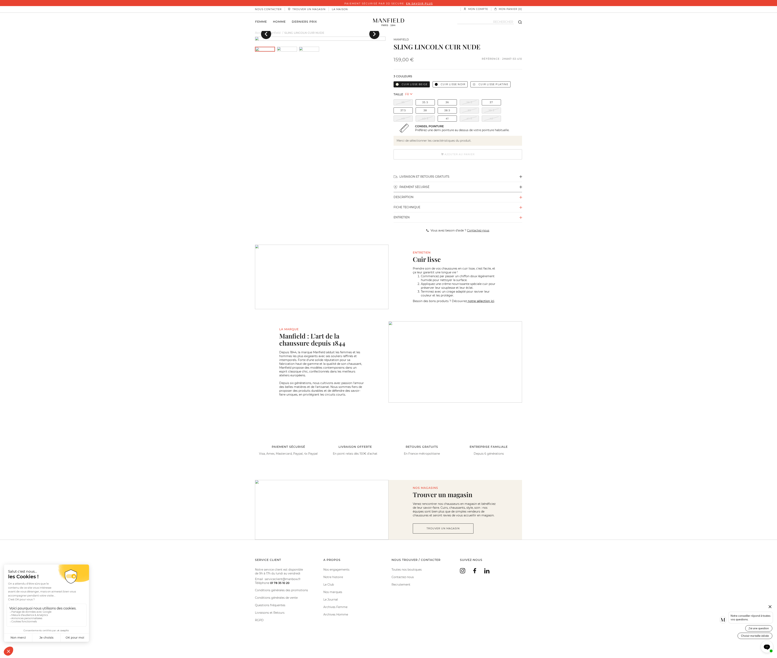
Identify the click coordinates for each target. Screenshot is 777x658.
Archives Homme (335, 614)
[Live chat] (767, 647)
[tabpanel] (320, 39)
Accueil (260, 33)
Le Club (328, 584)
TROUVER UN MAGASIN (443, 528)
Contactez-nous (403, 577)
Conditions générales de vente (276, 598)
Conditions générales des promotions (281, 590)
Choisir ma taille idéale (755, 635)
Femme (261, 21)
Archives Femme (335, 607)
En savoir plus (419, 3)
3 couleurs (403, 76)
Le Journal (330, 599)
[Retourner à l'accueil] (388, 22)
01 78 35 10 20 (279, 583)
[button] (266, 34)
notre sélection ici (480, 301)
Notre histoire (333, 577)
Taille (398, 94)
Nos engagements (336, 569)
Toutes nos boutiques (407, 569)
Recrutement (401, 584)
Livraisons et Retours (269, 612)
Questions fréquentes (270, 605)
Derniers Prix (304, 21)
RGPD (259, 620)
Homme (279, 21)
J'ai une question (759, 628)
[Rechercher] (518, 22)
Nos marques (332, 592)
